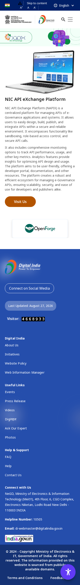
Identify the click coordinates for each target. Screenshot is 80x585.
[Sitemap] (20, 3)
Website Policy (15, 363)
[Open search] (63, 19)
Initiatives (12, 354)
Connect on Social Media (29, 288)
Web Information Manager (24, 372)
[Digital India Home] (46, 19)
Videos (10, 410)
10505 (37, 519)
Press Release (15, 401)
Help (8, 466)
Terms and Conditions (25, 578)
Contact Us (13, 475)
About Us (11, 345)
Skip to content (37, 3)
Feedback (58, 578)
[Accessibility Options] (68, 572)
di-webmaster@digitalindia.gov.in (38, 528)
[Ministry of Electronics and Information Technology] (20, 19)
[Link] (31, 228)
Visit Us (20, 201)
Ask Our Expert (16, 428)
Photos (10, 437)
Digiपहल (10, 419)
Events (10, 392)
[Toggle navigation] (70, 20)
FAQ (8, 457)
